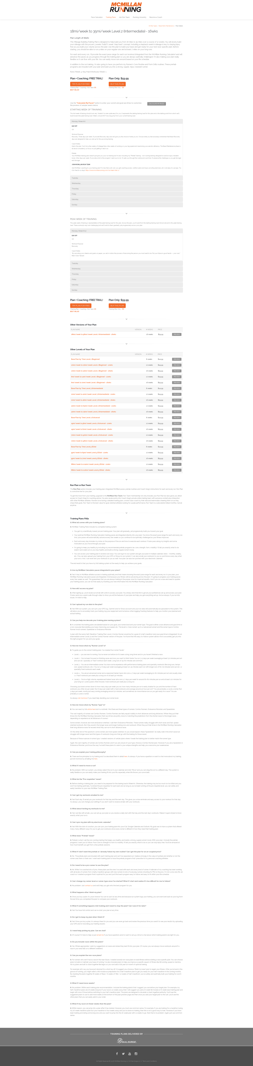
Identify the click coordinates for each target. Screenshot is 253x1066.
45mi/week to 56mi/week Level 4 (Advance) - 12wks (91, 423)
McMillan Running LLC (122, 1061)
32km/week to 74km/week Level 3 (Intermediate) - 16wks (93, 412)
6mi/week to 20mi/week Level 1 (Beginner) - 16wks (91, 382)
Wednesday (76, 183)
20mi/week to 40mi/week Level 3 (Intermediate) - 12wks (93, 394)
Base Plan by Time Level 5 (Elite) (83, 447)
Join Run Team (124, 17)
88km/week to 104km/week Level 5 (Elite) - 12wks (90, 464)
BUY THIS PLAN (117, 84)
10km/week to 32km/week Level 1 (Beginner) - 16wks (92, 371)
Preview (177, 334)
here (125, 756)
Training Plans (111, 17)
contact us (89, 885)
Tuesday (75, 178)
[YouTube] (130, 1054)
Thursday (75, 189)
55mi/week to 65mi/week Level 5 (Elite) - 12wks (89, 453)
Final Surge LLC (136, 1061)
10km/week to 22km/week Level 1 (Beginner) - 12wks (92, 365)
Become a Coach (155, 17)
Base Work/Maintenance (166, 26)
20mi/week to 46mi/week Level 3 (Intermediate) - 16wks (93, 400)
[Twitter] (123, 1054)
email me (100, 935)
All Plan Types (153, 26)
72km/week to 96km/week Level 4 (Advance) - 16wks (92, 441)
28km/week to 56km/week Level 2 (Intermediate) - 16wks (93, 334)
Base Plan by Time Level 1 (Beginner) (85, 359)
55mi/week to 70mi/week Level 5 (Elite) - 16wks (89, 458)
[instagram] (136, 1054)
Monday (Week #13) (79, 231)
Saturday (75, 199)
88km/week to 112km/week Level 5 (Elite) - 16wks (90, 470)
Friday (74, 194)
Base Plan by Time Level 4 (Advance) (85, 418)
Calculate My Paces (156, 104)
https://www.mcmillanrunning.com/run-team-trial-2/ (102, 170)
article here (91, 709)
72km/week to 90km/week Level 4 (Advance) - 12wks (92, 435)
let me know (82, 698)
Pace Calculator (97, 17)
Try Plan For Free (81, 84)
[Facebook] (117, 1054)
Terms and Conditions (150, 1061)
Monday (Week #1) (78, 121)
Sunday (74, 205)
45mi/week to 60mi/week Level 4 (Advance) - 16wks (91, 429)
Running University (139, 17)
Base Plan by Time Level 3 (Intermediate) (87, 388)
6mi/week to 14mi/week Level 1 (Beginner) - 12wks (91, 377)
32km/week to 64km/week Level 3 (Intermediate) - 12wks (93, 406)
